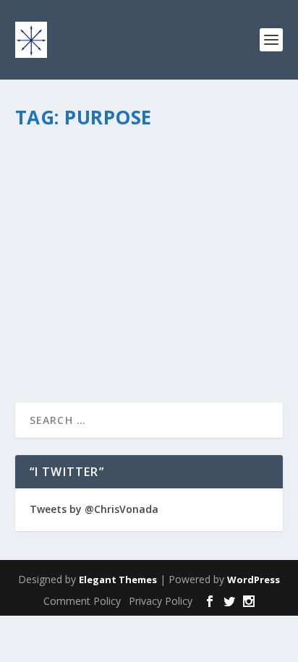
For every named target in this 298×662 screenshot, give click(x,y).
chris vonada (68, 198)
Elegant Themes (118, 579)
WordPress (253, 579)
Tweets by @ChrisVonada (94, 509)
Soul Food (187, 198)
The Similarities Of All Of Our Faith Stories (148, 167)
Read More (67, 339)
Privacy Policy (160, 601)
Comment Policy (82, 601)
